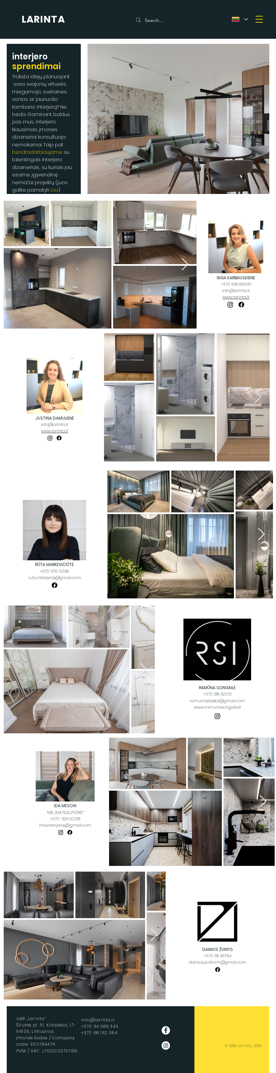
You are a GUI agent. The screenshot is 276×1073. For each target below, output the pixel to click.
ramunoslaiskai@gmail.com (217, 701)
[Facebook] (241, 304)
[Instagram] (230, 304)
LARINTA (43, 19)
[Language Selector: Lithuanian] (240, 19)
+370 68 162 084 (99, 1033)
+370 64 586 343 (99, 1026)
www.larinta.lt (235, 297)
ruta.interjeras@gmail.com (54, 578)
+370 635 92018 (65, 819)
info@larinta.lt (236, 290)
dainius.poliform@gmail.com (217, 962)
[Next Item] (185, 264)
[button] (259, 19)
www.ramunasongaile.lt (217, 707)
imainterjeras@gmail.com (65, 825)
